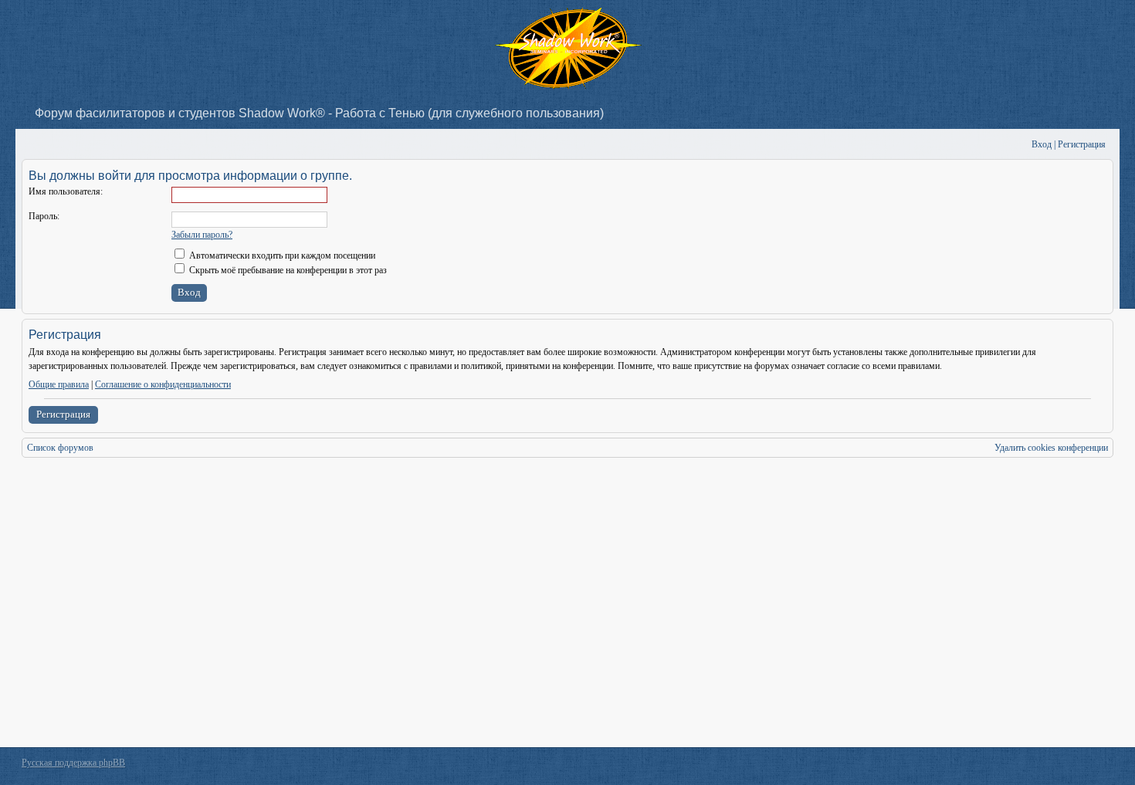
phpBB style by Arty (1044, 766)
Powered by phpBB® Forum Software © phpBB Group (1090, 766)
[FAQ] (996, 144)
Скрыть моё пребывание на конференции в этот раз (287, 270)
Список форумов (60, 447)
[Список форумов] (32, 144)
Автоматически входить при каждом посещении (281, 255)
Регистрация (63, 414)
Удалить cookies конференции (1051, 447)
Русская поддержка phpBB (73, 762)
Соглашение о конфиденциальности (163, 384)
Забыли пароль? (201, 234)
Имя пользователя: (66, 191)
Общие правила (59, 384)
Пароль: (44, 216)
